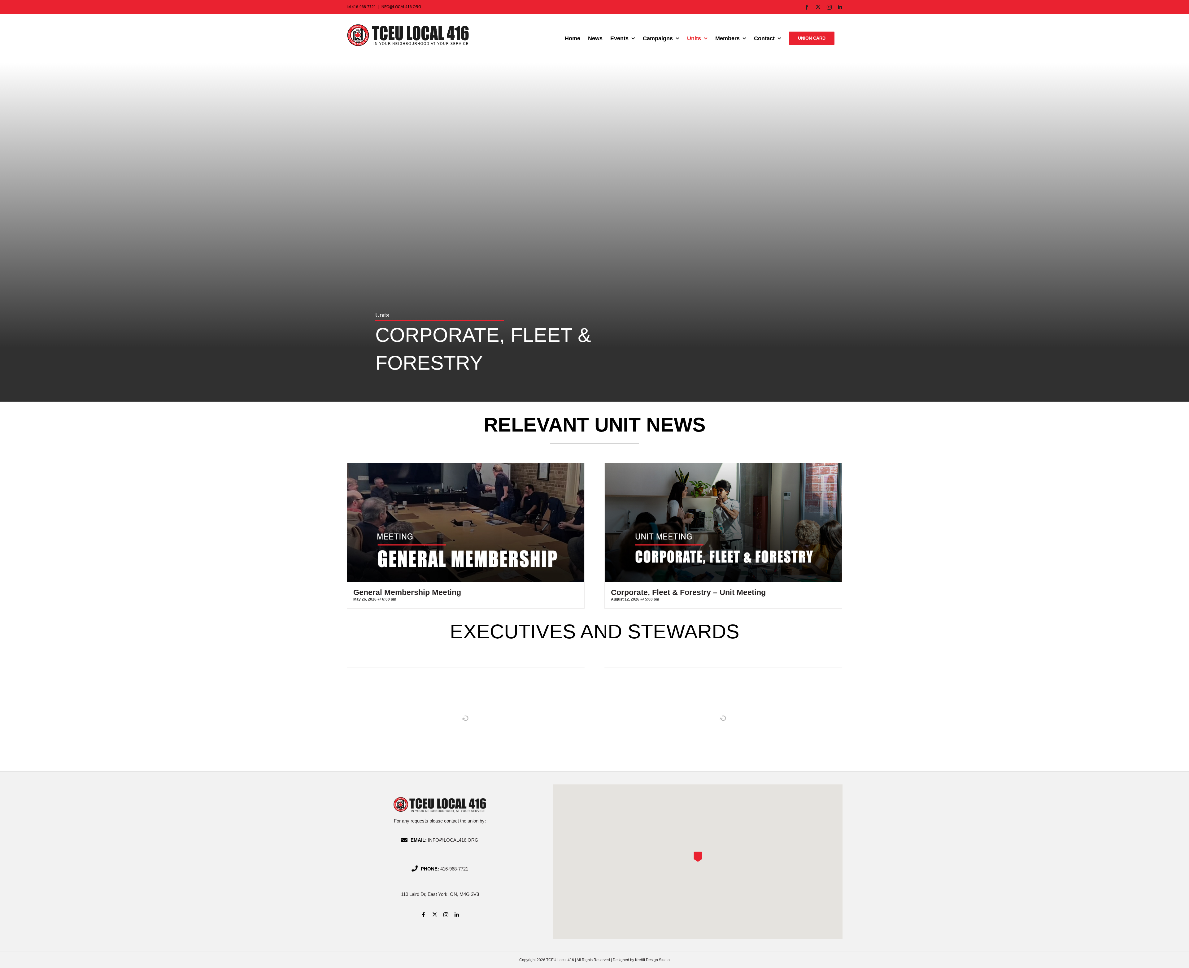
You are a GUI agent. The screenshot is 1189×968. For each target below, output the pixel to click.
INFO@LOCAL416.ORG (401, 7)
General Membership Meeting (407, 592)
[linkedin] (457, 914)
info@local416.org (453, 840)
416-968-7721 (454, 868)
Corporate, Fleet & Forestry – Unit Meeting (688, 592)
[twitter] (434, 914)
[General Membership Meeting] (465, 466)
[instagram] (445, 914)
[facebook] (423, 914)
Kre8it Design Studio (652, 960)
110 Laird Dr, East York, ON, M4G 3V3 (440, 894)
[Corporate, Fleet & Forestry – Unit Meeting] (723, 466)
